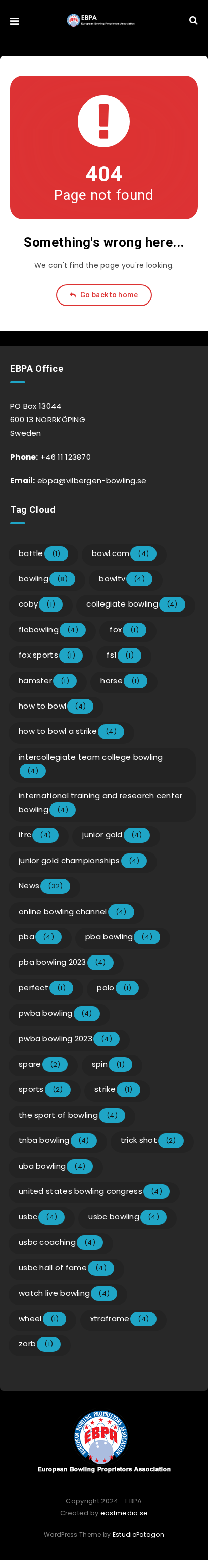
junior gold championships (79, 860)
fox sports (47, 654)
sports (41, 1089)
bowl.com (120, 553)
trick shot (148, 1140)
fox (124, 629)
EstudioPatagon (138, 1534)
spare (39, 1064)
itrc (35, 834)
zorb (36, 1343)
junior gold (112, 834)
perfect (42, 987)
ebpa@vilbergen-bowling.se (91, 480)
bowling (43, 578)
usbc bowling (123, 1216)
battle (40, 553)
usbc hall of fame (63, 1267)
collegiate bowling (131, 603)
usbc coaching (57, 1242)
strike (113, 1089)
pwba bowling (55, 1013)
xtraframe (119, 1318)
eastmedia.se (124, 1513)
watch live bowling (64, 1293)
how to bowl (52, 705)
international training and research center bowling (101, 802)
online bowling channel (73, 911)
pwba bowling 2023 (65, 1038)
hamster (44, 680)
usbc (38, 1216)
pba (36, 936)
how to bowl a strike (68, 731)
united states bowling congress (90, 1191)
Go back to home (108, 295)
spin (108, 1064)
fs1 (120, 654)
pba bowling (118, 936)
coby (37, 603)
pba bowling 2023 (62, 962)
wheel (39, 1318)
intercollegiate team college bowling (91, 763)
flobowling (48, 629)
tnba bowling (54, 1140)
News (41, 885)
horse (119, 680)
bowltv (122, 578)
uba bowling (52, 1166)
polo (114, 987)
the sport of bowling (68, 1115)
